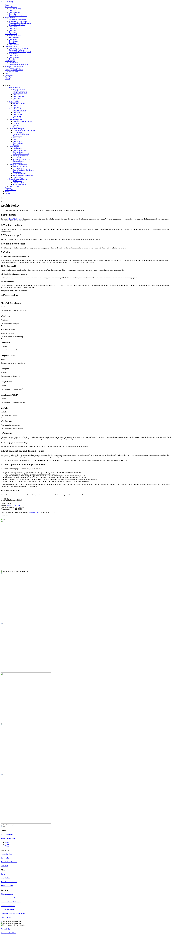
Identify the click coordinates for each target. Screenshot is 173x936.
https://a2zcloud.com (15, 219)
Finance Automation (8, 906)
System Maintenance (19, 184)
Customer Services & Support (22, 121)
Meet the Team (6, 878)
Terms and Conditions (8, 933)
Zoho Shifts (12, 30)
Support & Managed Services (18, 179)
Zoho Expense (13, 41)
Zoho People (13, 26)
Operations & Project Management (20, 52)
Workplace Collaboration (21, 134)
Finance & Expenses (15, 35)
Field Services (13, 53)
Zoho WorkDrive (14, 57)
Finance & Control (11, 34)
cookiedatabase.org (34, 512)
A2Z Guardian (13, 71)
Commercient (17, 100)
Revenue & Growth (11, 7)
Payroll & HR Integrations (17, 25)
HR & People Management (17, 19)
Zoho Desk (16, 125)
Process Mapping (14, 68)
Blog (6, 73)
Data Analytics (13, 62)
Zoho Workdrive (18, 141)
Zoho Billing (13, 43)
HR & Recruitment (19, 103)
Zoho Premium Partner (9, 882)
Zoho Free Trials (14, 186)
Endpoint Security (18, 161)
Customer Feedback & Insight (18, 48)
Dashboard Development (21, 154)
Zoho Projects (13, 55)
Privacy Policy (6, 929)
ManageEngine (17, 163)
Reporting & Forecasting (20, 155)
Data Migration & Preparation (18, 64)
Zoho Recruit (13, 28)
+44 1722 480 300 (7, 834)
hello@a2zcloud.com (8, 838)
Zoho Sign (12, 32)
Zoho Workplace (18, 143)
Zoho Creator (17, 172)
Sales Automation (7, 894)
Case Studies (9, 75)
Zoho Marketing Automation (18, 16)
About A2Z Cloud (7, 886)
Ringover (16, 127)
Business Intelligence (19, 150)
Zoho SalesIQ (13, 14)
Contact (7, 79)
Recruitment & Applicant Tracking (20, 21)
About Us (8, 77)
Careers (3, 874)
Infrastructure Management (21, 159)
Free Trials (4, 866)
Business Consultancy (20, 166)
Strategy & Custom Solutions (14, 66)
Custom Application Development (23, 170)
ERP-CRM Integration (20, 93)
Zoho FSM (16, 138)
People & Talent (10, 17)
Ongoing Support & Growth (14, 70)
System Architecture (19, 173)
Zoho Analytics (18, 152)
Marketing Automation (20, 91)
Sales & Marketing (15, 8)
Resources (8, 188)
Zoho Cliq (12, 59)
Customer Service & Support (11, 902)
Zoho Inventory (14, 44)
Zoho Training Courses (9, 862)
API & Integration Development (23, 175)
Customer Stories (10, 190)
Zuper (15, 139)
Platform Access (18, 177)
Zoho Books (13, 39)
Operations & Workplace (17, 50)
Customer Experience (11, 46)
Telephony (16, 123)
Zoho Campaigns (14, 12)
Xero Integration (14, 37)
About (7, 191)
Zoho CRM (12, 10)
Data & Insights (10, 61)
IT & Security (17, 157)
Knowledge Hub (6, 854)
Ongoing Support (18, 182)
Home (7, 5)
